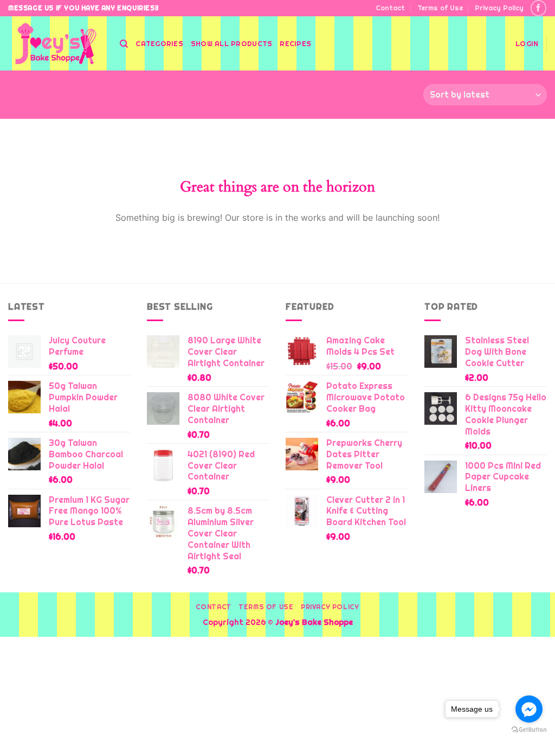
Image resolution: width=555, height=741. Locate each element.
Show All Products (231, 43)
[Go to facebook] (529, 709)
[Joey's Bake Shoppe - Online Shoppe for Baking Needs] (56, 44)
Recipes (295, 43)
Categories (159, 43)
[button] (526, 44)
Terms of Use (440, 7)
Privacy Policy (499, 7)
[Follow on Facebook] (538, 8)
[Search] (124, 44)
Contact (390, 7)
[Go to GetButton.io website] (529, 729)
